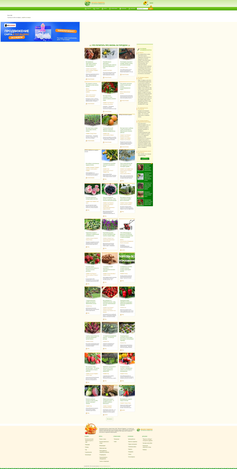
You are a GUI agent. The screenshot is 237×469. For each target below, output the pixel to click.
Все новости (109, 419)
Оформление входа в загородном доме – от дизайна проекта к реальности (108, 401)
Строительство (88, 452)
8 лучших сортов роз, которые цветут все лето (92, 198)
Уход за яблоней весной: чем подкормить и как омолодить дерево (126, 165)
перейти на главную (26, 17)
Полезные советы (132, 446)
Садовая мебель (93, 169)
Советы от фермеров (104, 461)
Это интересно (131, 456)
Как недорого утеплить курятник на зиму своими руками (92, 85)
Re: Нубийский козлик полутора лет (143, 108)
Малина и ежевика (89, 70)
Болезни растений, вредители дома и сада (89, 441)
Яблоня (129, 173)
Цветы (110, 70)
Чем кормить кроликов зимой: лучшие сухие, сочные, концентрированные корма (126, 86)
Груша (111, 170)
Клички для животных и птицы (147, 446)
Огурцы (90, 239)
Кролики (122, 93)
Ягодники (94, 68)
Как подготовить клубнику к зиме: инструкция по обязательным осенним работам (126, 130)
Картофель (113, 273)
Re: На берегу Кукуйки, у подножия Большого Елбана (144, 121)
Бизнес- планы (103, 439)
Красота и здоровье (132, 441)
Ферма (100, 436)
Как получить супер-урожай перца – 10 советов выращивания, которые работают (92, 369)
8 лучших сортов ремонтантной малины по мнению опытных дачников (92, 269)
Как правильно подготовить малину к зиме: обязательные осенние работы (91, 64)
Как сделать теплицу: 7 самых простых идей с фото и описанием (125, 199)
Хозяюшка (130, 436)
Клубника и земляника (124, 136)
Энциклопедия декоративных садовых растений (108, 208)
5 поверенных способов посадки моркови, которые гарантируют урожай (126, 269)
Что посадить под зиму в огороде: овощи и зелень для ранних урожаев (126, 63)
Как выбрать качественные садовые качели (92, 164)
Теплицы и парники (127, 204)
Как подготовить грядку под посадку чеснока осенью (92, 130)
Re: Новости (140, 52)
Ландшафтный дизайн (107, 407)
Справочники (116, 436)
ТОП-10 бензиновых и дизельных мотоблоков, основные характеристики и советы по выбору (126, 235)
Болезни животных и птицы (104, 442)
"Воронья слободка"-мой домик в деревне (147, 440)
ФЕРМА (87, 96)
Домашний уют (131, 439)
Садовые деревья (106, 135)
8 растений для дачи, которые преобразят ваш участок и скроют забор (109, 234)
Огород (126, 67)
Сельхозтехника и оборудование (126, 241)
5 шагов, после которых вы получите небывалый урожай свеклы (92, 337)
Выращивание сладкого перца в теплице (126, 400)
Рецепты (130, 449)
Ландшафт (92, 167)
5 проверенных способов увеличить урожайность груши (109, 165)
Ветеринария (102, 445)
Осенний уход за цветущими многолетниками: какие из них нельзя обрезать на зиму (109, 64)
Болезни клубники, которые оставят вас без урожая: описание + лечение (92, 401)
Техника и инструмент (124, 242)
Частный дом (88, 454)
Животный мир (103, 448)
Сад (91, 68)
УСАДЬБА (87, 68)
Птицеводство (92, 96)
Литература (116, 439)
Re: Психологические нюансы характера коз (144, 152)
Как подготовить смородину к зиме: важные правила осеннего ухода (109, 98)
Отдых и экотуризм (132, 444)
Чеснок (95, 133)
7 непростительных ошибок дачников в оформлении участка (91, 302)
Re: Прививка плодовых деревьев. (143, 78)
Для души (144, 436)
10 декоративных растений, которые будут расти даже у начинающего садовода (127, 338)
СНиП (115, 441)
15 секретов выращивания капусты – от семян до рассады (109, 337)
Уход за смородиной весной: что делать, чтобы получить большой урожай (109, 199)
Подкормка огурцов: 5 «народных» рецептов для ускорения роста (92, 234)
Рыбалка (145, 449)
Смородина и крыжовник (108, 104)
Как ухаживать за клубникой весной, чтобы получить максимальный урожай (109, 303)
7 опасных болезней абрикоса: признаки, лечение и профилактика (109, 130)
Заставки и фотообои (147, 443)
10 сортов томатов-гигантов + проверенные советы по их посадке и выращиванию (126, 369)
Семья (129, 454)
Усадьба (87, 436)
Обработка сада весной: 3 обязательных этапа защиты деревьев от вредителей (109, 369)
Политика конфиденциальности (104, 466)
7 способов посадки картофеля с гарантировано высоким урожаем (109, 269)
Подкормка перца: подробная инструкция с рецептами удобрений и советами (126, 303)
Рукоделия (130, 451)
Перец (90, 375)
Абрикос (112, 135)
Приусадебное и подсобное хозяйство (91, 91)
